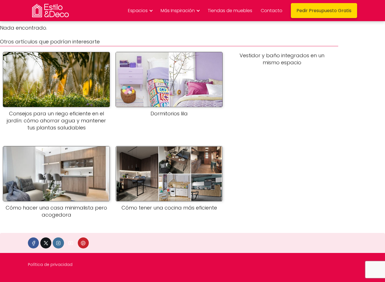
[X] (45, 242)
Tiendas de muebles (230, 10)
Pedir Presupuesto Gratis (324, 10)
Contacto (271, 10)
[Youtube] (70, 242)
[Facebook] (33, 242)
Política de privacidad (50, 264)
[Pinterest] (83, 242)
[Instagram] (58, 242)
